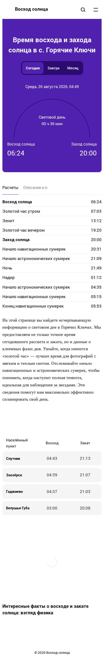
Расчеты (10, 187)
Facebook (27, 420)
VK (18, 420)
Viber (56, 420)
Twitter (37, 420)
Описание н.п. (35, 187)
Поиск (83, 9)
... (96, 9)
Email (86, 420)
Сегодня (33, 67)
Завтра (53, 67)
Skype (47, 420)
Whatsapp (76, 420)
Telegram (66, 420)
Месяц (72, 67)
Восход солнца (31, 9)
